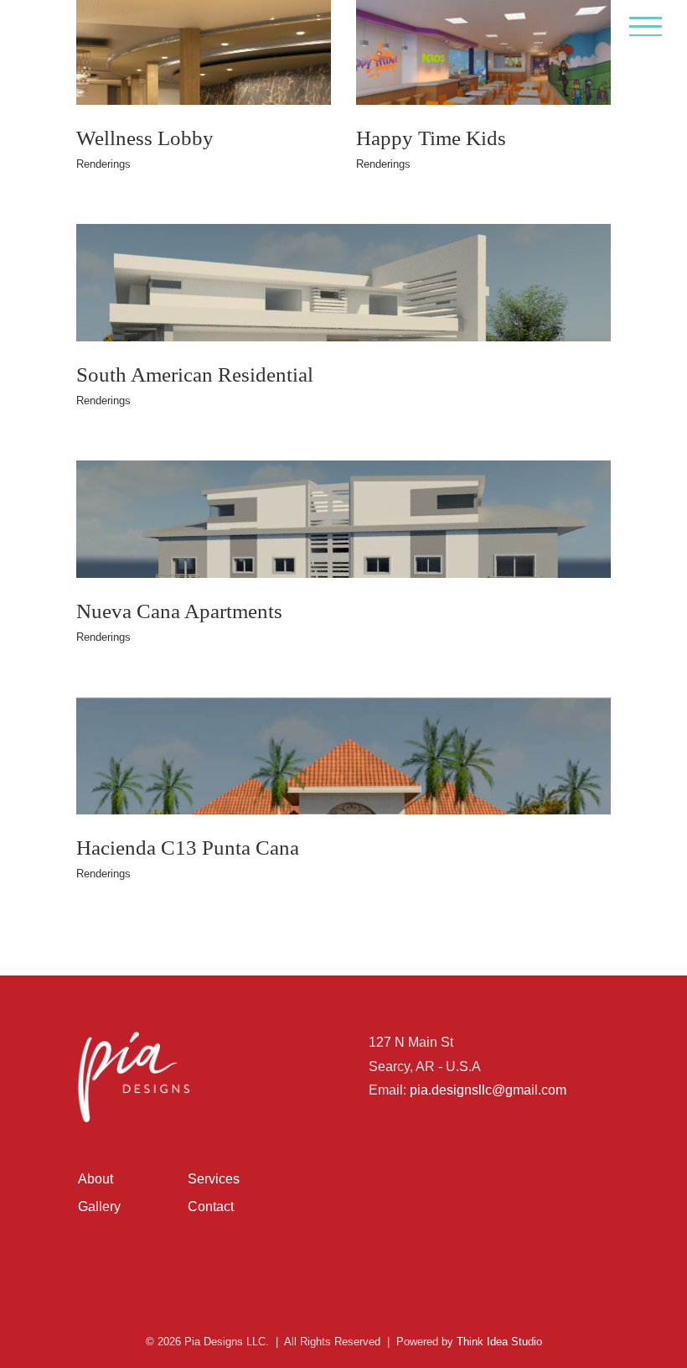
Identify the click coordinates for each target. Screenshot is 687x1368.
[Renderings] (343, 329)
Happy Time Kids (431, 137)
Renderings (103, 164)
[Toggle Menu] (646, 26)
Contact (211, 1206)
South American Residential (194, 374)
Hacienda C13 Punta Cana (187, 847)
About (95, 1179)
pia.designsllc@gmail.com (488, 1090)
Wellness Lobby (145, 137)
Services (214, 1179)
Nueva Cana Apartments (179, 610)
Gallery (99, 1206)
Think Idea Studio (499, 1341)
